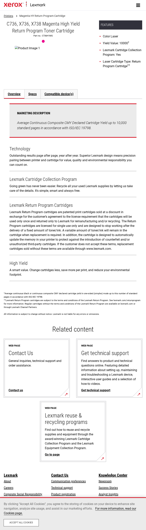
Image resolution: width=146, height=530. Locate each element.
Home (48, 5)
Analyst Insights (108, 494)
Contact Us (59, 475)
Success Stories (108, 488)
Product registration (63, 494)
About (7, 481)
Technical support (62, 488)
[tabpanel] (73, 193)
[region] (73, 513)
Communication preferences (68, 481)
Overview (14, 94)
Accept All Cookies (21, 522)
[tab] (14, 94)
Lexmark (11, 475)
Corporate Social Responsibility (23, 494)
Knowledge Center (113, 475)
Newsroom (105, 481)
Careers (8, 488)
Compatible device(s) (59, 94)
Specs (32, 94)
